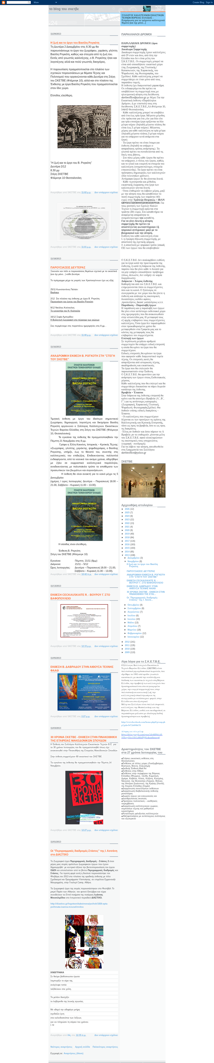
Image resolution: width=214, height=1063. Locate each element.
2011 (127, 645)
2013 (127, 555)
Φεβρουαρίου (135, 633)
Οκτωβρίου (134, 605)
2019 (127, 534)
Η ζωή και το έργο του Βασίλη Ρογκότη (74, 42)
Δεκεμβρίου (134, 558)
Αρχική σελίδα (82, 1047)
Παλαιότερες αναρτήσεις (105, 1047)
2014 (127, 551)
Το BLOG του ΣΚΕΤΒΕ (64, 9)
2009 (127, 652)
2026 (127, 509)
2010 (127, 649)
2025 (127, 512)
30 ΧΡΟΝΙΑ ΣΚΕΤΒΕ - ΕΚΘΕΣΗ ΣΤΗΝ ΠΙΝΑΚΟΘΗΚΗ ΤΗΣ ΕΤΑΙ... (146, 593)
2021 (127, 526)
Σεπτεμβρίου (135, 608)
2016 (127, 544)
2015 (127, 548)
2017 (127, 541)
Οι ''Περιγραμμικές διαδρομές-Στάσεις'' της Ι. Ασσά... (142, 598)
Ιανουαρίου (134, 637)
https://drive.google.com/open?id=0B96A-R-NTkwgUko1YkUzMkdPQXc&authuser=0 (142, 736)
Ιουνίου (132, 619)
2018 (127, 537)
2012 (127, 642)
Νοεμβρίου (133, 561)
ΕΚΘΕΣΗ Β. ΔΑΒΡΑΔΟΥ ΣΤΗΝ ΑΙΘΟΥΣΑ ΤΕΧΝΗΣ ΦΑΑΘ (142, 587)
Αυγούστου (134, 612)
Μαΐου (131, 622)
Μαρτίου (132, 630)
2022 (127, 523)
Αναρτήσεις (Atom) (73, 1053)
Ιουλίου (132, 615)
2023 (127, 519)
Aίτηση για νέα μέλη (132, 731)
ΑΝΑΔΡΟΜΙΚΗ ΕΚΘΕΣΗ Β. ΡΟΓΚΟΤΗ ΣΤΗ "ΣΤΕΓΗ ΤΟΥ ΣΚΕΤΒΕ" (146, 575)
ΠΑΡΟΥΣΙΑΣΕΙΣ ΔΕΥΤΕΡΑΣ (67, 267)
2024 (127, 516)
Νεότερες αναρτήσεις (61, 1047)
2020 (127, 530)
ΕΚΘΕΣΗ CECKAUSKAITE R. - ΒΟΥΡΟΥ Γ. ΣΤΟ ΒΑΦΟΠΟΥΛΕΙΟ (145, 581)
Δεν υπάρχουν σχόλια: (106, 192)
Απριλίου (133, 626)
